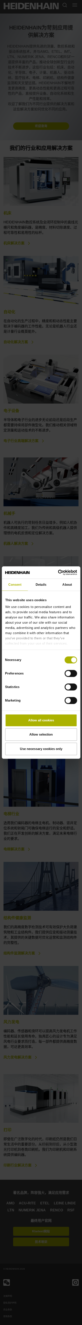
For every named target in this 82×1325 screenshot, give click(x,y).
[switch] (71, 673)
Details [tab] (41, 584)
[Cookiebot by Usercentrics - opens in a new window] (58, 572)
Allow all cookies (41, 720)
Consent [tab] (14, 584)
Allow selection (41, 734)
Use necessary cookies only (41, 749)
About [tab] (67, 584)
